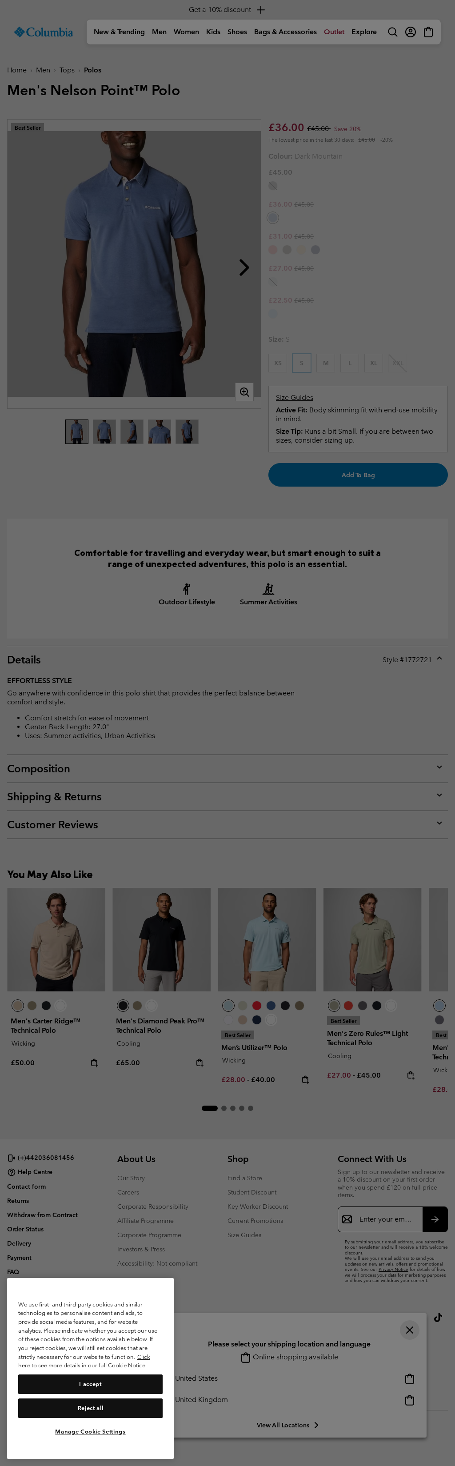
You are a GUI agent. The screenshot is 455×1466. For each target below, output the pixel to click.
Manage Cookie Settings (90, 1431)
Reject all (91, 1408)
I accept (90, 1384)
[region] (90, 1368)
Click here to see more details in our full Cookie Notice (84, 1361)
